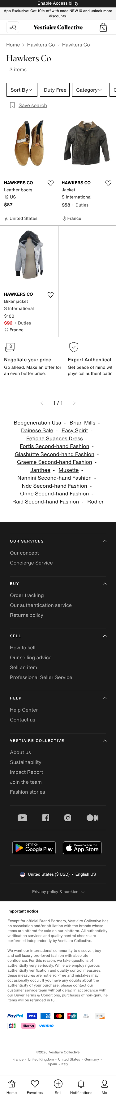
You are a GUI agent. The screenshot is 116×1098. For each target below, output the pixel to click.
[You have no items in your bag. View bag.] (103, 27)
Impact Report (26, 772)
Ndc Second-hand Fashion (54, 486)
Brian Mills (83, 423)
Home (13, 44)
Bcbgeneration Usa (37, 423)
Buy (14, 583)
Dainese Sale (37, 430)
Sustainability (25, 762)
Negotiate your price (27, 359)
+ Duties (79, 205)
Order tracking (27, 595)
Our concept (24, 552)
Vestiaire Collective (37, 740)
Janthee (40, 470)
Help (16, 698)
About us (20, 752)
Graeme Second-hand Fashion (54, 462)
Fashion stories (27, 791)
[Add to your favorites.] (50, 183)
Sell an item (23, 667)
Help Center (24, 709)
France (18, 1059)
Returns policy (26, 615)
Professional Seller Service (41, 677)
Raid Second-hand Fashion (45, 502)
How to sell (23, 647)
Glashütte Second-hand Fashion (54, 454)
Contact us (22, 719)
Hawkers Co (41, 44)
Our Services (27, 541)
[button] (103, 27)
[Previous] (42, 403)
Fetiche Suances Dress (54, 438)
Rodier (95, 502)
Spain (52, 1064)
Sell (15, 636)
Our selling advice (31, 657)
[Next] (74, 403)
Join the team (26, 782)
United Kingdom (41, 1059)
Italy (64, 1064)
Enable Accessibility (57, 3)
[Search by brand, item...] (12, 27)
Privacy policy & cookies (55, 892)
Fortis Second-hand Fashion (54, 446)
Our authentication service (41, 605)
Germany (91, 1059)
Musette (69, 470)
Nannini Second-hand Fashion (54, 478)
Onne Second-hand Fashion (54, 494)
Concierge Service (31, 562)
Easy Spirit (75, 430)
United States (69, 1059)
